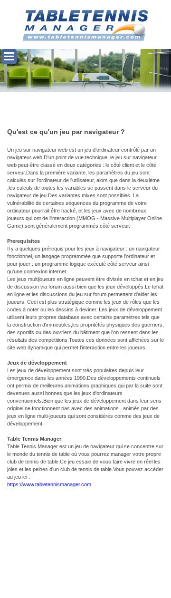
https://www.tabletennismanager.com (49, 484)
